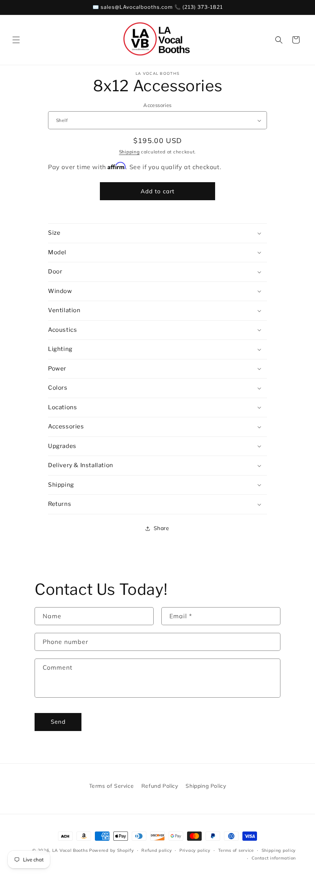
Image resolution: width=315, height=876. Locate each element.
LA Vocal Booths (70, 850)
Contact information (274, 858)
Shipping (129, 152)
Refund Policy (159, 785)
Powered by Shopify (111, 850)
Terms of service (236, 850)
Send (58, 721)
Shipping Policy (206, 785)
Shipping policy (279, 850)
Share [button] (161, 528)
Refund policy (156, 850)
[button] (16, 39)
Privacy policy (195, 850)
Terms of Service (111, 785)
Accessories (157, 105)
